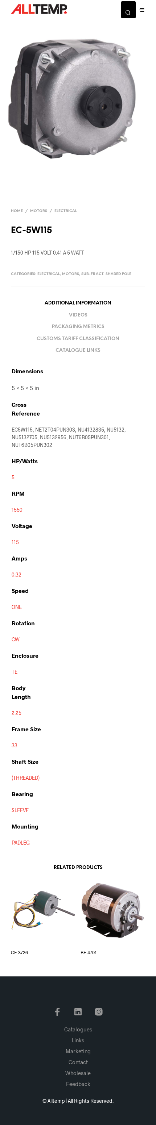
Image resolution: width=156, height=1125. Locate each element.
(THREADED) (26, 778)
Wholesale (78, 1073)
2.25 (16, 713)
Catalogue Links (78, 350)
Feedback (78, 1084)
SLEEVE (20, 810)
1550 (17, 510)
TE (14, 672)
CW (16, 639)
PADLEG (21, 842)
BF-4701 (89, 952)
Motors (38, 211)
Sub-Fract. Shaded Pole (106, 274)
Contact (78, 1062)
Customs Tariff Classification (78, 339)
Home (17, 211)
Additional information (78, 303)
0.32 (16, 574)
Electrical (65, 211)
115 (15, 542)
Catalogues (78, 1029)
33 (14, 745)
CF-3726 (19, 952)
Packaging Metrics (78, 326)
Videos (78, 315)
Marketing (78, 1051)
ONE (17, 607)
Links (78, 1040)
